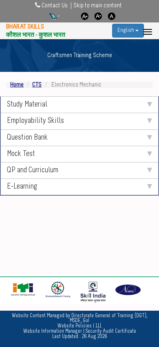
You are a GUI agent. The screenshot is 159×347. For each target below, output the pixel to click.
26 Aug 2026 (94, 336)
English (126, 30)
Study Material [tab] (27, 105)
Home (17, 85)
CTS (37, 85)
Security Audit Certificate (111, 331)
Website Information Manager (52, 331)
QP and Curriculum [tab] (32, 170)
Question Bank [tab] (27, 138)
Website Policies (74, 326)
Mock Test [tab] (21, 154)
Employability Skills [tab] (35, 121)
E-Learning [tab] (22, 187)
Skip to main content (97, 5)
